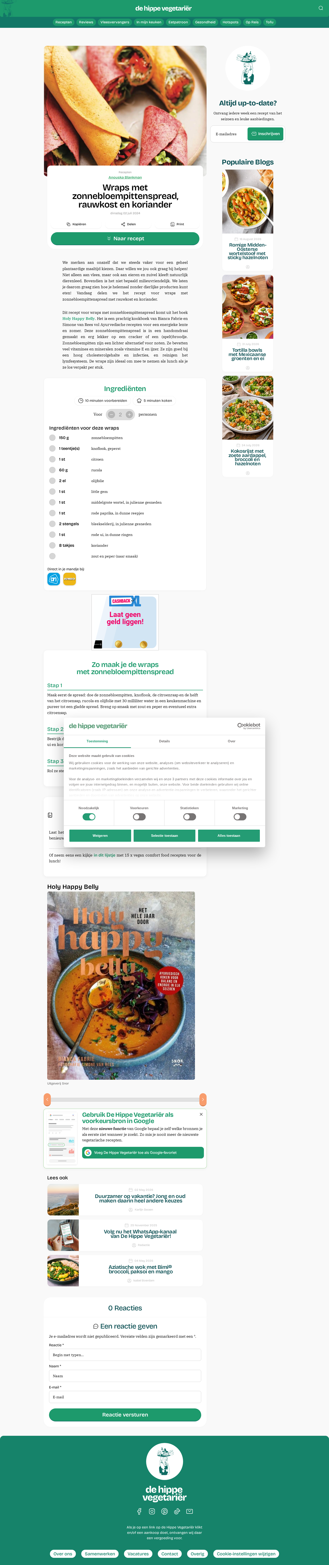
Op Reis (252, 22)
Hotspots (231, 22)
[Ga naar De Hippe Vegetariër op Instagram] (152, 1512)
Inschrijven (269, 133)
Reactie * (56, 1345)
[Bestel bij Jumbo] (69, 579)
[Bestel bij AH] (53, 579)
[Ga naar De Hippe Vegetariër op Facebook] (139, 1512)
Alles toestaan (229, 835)
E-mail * (55, 1387)
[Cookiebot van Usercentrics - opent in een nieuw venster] (240, 726)
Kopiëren (79, 224)
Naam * (55, 1366)
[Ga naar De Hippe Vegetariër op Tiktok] (177, 1512)
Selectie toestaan (164, 835)
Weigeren (100, 835)
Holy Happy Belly (78, 318)
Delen (131, 224)
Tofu (269, 22)
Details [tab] (164, 741)
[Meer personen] (129, 414)
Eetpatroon (178, 22)
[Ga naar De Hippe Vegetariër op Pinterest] (164, 1512)
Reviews (86, 22)
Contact (169, 1553)
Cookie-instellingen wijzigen (246, 1553)
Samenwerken (100, 1553)
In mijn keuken (149, 22)
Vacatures (138, 1553)
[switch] (139, 816)
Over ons (62, 1553)
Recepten (64, 22)
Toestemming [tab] (97, 741)
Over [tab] (231, 741)
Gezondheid (205, 22)
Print (180, 224)
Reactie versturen (125, 1415)
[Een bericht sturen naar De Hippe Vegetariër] (189, 1512)
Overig (197, 1553)
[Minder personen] (111, 414)
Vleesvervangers (114, 22)
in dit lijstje (104, 855)
